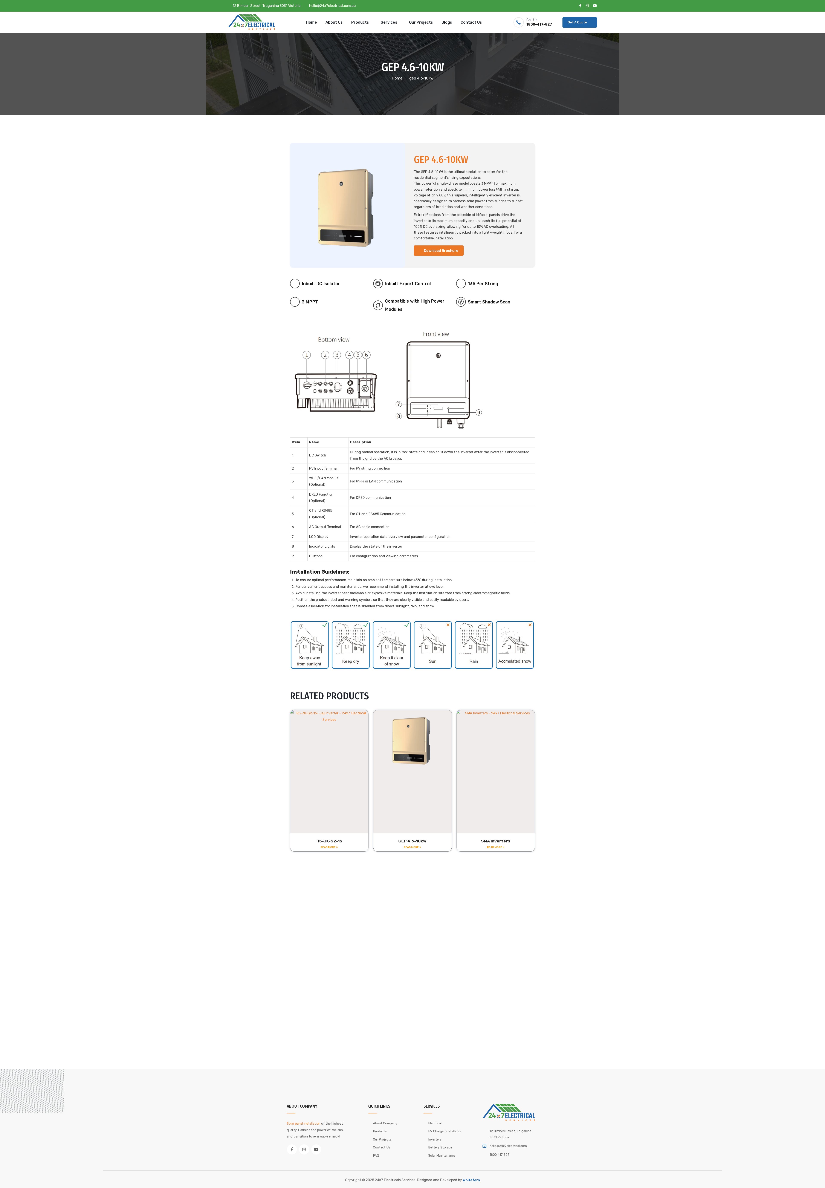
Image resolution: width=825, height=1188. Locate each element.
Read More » (329, 847)
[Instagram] (304, 1149)
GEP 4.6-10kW (412, 841)
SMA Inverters (495, 841)
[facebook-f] (580, 6)
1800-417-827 (539, 24)
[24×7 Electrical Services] (253, 22)
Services (389, 22)
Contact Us (471, 22)
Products (360, 22)
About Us (334, 22)
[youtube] (595, 6)
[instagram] (587, 6)
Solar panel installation (303, 1123)
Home (311, 22)
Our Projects (421, 22)
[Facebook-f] (292, 1149)
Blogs (447, 22)
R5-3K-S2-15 (329, 841)
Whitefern (471, 1180)
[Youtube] (316, 1149)
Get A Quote (577, 22)
